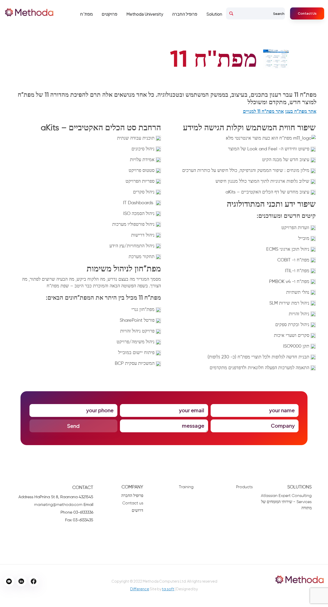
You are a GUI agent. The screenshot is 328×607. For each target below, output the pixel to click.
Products (244, 487)
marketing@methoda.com (58, 505)
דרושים (137, 511)
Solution (214, 14)
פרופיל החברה (184, 14)
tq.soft (168, 588)
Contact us (132, 503)
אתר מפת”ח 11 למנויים (263, 111)
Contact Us (307, 13)
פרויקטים (109, 14)
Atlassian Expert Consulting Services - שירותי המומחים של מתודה (286, 502)
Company (132, 487)
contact (82, 487)
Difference (139, 588)
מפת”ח (86, 14)
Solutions (299, 487)
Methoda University (144, 14)
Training (186, 487)
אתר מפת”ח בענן (300, 111)
